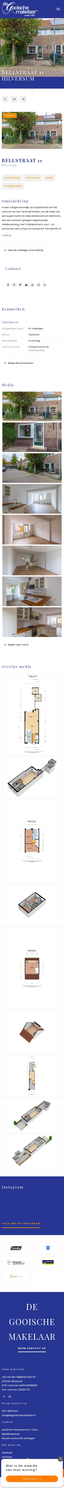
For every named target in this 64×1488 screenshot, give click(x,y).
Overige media (12, 186)
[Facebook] (4, 1396)
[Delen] (23, 99)
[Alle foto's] (14, 99)
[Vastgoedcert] (16, 1262)
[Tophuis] (16, 1276)
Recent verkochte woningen (18, 1438)
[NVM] (48, 1248)
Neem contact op (32, 1348)
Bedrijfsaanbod (10, 1434)
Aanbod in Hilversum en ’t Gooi (19, 1429)
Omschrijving (11, 177)
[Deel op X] (14, 284)
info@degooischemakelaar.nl (19, 1415)
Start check (30, 1478)
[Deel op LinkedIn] (26, 284)
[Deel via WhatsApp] (32, 284)
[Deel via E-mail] (38, 284)
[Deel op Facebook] (8, 284)
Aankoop (7, 1452)
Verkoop (7, 1457)
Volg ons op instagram (21, 1223)
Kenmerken (32, 177)
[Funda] (16, 1248)
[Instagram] (9, 1396)
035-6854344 (10, 1411)
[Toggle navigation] (58, 9)
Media (49, 177)
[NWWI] (48, 1262)
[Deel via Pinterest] (20, 284)
